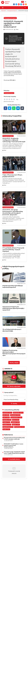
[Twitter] (16, 4)
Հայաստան (7, 412)
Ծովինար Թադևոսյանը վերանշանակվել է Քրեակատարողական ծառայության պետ (13, 352)
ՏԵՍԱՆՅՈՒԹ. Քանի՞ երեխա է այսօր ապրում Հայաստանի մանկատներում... (13, 445)
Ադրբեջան (15, 422)
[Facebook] (14, 4)
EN (25, 1)
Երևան (16, 419)
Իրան (6, 417)
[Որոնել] (25, 7)
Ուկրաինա (7, 419)
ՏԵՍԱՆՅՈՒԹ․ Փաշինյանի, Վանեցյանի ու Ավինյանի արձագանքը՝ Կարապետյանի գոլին (13, 139)
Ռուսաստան (15, 415)
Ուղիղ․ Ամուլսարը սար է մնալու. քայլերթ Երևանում (12, 175)
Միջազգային (18, 412)
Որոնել (15, 403)
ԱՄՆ (6, 415)
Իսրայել (6, 422)
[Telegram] (21, 4)
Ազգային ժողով (8, 427)
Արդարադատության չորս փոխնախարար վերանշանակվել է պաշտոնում (13, 308)
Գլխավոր (3, 10)
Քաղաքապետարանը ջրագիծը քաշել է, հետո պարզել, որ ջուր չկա (14, 438)
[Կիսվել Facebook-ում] (5, 108)
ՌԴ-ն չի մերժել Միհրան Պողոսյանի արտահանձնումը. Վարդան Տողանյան (13, 249)
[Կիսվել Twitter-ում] (9, 108)
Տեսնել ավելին (14, 362)
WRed (17, 29)
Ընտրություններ (16, 417)
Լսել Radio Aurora (15, 459)
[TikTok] (23, 4)
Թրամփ (6, 429)
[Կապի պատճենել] (22, 108)
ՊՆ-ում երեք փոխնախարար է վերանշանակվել (11, 330)
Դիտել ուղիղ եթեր (14, 386)
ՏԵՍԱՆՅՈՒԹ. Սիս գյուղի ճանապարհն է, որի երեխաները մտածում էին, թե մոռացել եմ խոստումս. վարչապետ (12, 212)
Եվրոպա (15, 424)
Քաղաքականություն (11, 10)
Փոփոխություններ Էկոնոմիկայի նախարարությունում (12, 286)
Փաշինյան (7, 424)
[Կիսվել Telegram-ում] (18, 108)
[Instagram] (26, 4)
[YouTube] (19, 4)
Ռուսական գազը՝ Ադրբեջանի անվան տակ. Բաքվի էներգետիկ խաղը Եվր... (14, 452)
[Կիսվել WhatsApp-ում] (14, 108)
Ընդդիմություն (19, 427)
